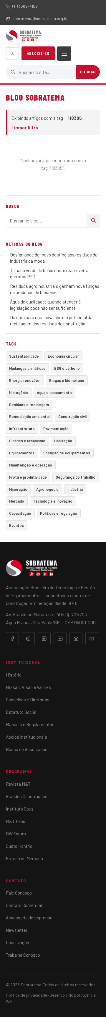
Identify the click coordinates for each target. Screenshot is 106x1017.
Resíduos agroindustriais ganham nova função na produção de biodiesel (54, 289)
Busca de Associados (26, 749)
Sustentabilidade (24, 356)
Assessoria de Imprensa (29, 917)
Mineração (18, 489)
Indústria (75, 489)
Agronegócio (47, 489)
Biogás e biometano (66, 380)
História (13, 674)
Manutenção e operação (30, 465)
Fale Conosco (19, 892)
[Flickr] (75, 638)
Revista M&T (18, 784)
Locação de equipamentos (66, 453)
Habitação (63, 440)
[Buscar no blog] (93, 220)
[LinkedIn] (44, 638)
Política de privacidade (26, 994)
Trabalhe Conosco (23, 955)
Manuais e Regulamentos (30, 724)
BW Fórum (16, 833)
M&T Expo (15, 821)
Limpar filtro (24, 127)
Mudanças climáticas (27, 368)
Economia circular (63, 356)
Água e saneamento (54, 392)
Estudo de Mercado (24, 858)
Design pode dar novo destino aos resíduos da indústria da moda (53, 258)
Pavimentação (56, 428)
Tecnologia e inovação (52, 501)
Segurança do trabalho (75, 477)
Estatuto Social (21, 712)
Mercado (16, 501)
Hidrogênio (18, 392)
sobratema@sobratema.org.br (40, 18)
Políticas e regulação (58, 513)
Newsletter (16, 930)
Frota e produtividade (28, 477)
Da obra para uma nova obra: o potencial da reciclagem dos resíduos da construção (51, 320)
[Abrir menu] (64, 53)
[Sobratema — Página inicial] (23, 35)
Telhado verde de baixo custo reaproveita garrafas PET (49, 273)
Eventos (16, 525)
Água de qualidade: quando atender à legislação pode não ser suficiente (45, 305)
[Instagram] (28, 638)
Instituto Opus (20, 808)
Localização (17, 942)
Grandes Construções (26, 796)
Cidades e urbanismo (27, 440)
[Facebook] (12, 638)
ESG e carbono (67, 368)
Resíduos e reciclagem (29, 404)
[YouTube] (60, 638)
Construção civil (72, 416)
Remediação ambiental (29, 416)
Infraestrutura (21, 428)
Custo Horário (19, 846)
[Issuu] (91, 638)
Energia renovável (24, 380)
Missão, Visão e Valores (28, 687)
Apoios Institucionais (26, 737)
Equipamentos (21, 453)
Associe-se (38, 53)
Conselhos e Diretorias (27, 699)
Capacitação (20, 513)
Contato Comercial (24, 905)
